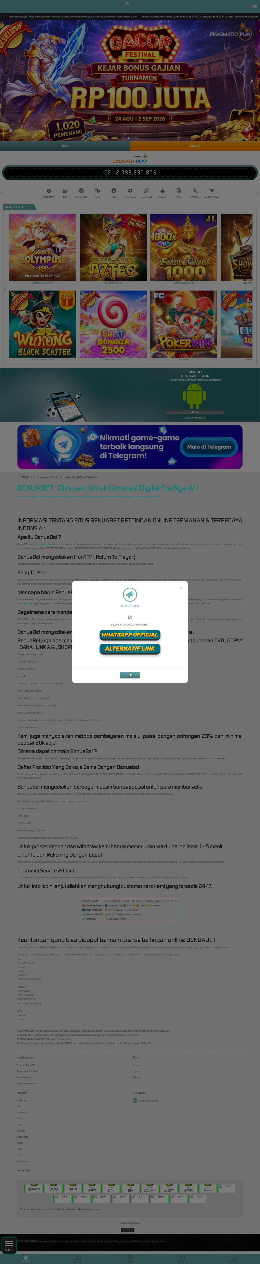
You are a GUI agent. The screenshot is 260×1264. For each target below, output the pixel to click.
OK (130, 675)
